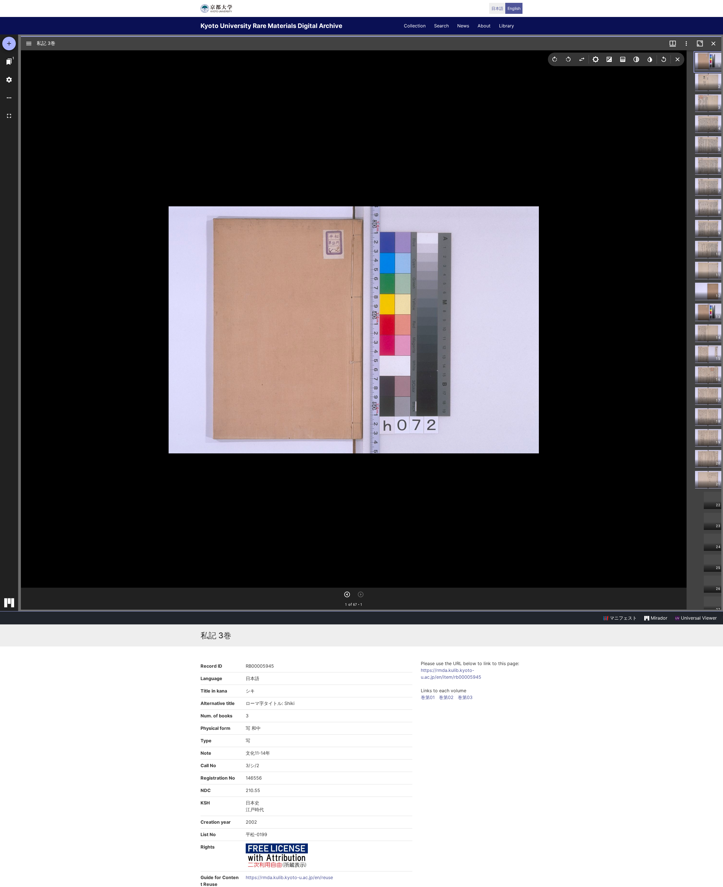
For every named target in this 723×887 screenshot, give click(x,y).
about (484, 26)
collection (415, 26)
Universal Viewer (698, 618)
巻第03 (465, 697)
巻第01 (428, 697)
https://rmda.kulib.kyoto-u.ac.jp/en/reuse (289, 877)
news (463, 26)
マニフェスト (622, 618)
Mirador (658, 618)
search (441, 26)
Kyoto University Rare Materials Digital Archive (271, 25)
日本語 (497, 8)
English (514, 8)
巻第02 (446, 697)
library (506, 26)
